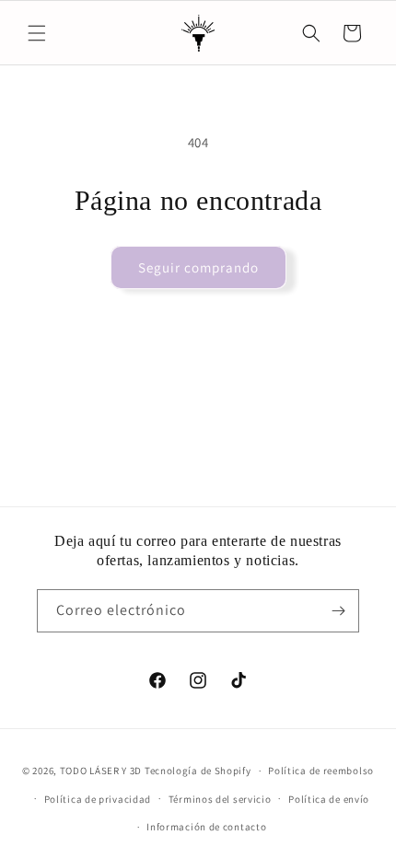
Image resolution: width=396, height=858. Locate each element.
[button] (37, 33)
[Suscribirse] (338, 610)
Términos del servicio (220, 799)
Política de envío (328, 799)
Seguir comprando (198, 267)
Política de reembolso (321, 770)
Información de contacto (206, 826)
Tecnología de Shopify (198, 770)
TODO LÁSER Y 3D (101, 770)
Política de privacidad (97, 799)
